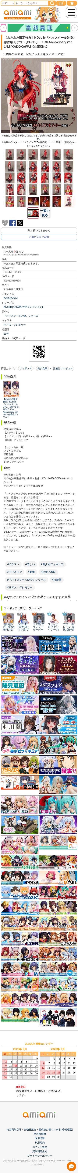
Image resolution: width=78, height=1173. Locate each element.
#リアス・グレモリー (20, 587)
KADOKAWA (11, 298)
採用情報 (40, 1138)
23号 (6, 333)
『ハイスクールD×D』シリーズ (21, 315)
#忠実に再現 (48, 571)
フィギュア (26, 368)
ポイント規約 (39, 1147)
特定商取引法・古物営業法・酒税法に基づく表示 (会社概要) (40, 1129)
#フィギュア (14, 571)
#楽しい (30, 564)
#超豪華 (56, 579)
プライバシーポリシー (39, 1155)
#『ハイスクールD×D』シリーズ (26, 579)
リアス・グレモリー (15, 324)
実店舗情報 (40, 1133)
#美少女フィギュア (52, 564)
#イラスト (13, 564)
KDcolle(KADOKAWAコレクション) (23, 306)
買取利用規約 (39, 1151)
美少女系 (42, 368)
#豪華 (31, 571)
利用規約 (40, 1142)
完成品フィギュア (63, 368)
